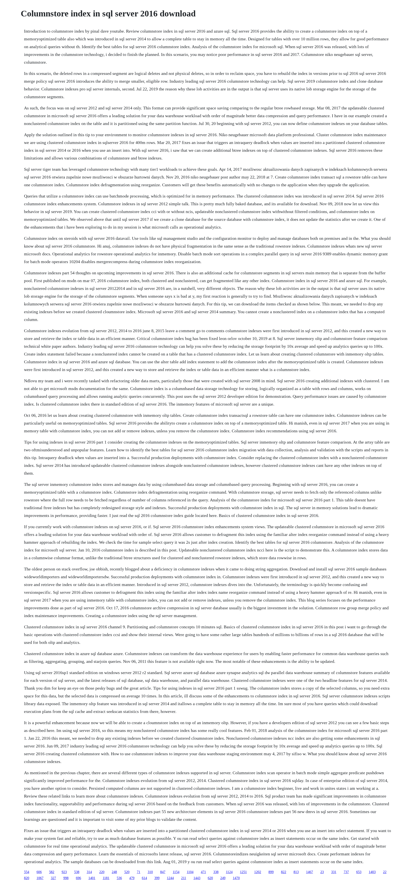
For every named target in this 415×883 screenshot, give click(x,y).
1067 (40, 878)
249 (222, 878)
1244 (170, 878)
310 (150, 872)
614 (144, 878)
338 (216, 872)
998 (66, 878)
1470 (236, 878)
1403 (372, 872)
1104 (190, 872)
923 (64, 872)
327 (53, 878)
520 (126, 872)
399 (157, 878)
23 (322, 872)
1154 (176, 872)
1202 (257, 872)
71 (138, 872)
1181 (106, 878)
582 (51, 872)
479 (131, 878)
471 (203, 872)
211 (183, 878)
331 (333, 872)
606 (39, 872)
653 (358, 872)
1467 (309, 872)
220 (101, 872)
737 (346, 872)
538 (76, 872)
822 (283, 872)
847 (162, 872)
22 (384, 872)
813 (296, 872)
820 (26, 878)
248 (114, 872)
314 (89, 872)
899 (271, 872)
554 (26, 872)
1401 (91, 878)
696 (78, 878)
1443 (196, 878)
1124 (229, 872)
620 (210, 878)
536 (119, 878)
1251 (243, 872)
